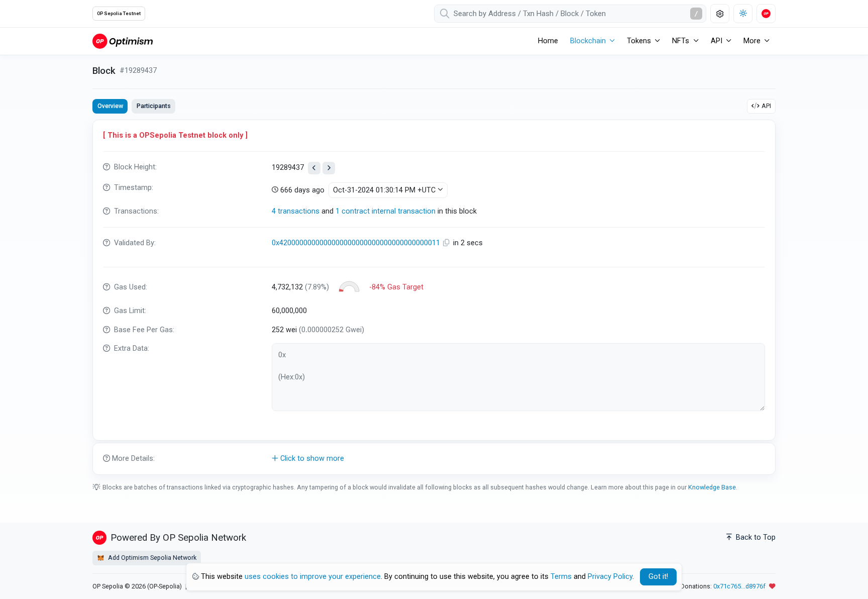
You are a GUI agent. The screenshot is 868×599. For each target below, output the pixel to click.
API (766, 106)
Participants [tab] (154, 106)
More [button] (752, 41)
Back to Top (755, 537)
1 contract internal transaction (386, 211)
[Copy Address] (447, 243)
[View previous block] (314, 168)
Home (548, 41)
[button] (434, 458)
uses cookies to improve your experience (313, 576)
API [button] (716, 41)
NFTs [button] (680, 41)
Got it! (658, 576)
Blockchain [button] (588, 41)
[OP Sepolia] (122, 41)
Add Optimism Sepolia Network (151, 557)
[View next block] (328, 168)
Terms (561, 576)
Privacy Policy (610, 576)
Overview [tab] (110, 106)
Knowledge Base (712, 487)
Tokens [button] (639, 41)
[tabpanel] (434, 297)
